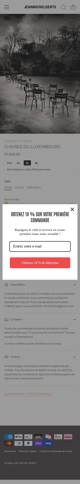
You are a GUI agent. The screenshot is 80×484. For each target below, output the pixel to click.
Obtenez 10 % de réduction (40, 263)
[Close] (72, 209)
